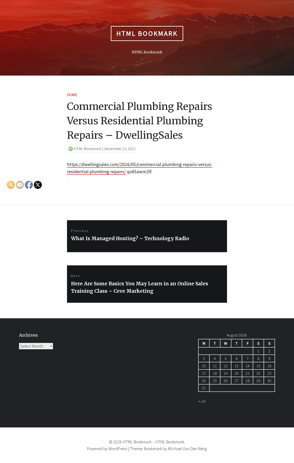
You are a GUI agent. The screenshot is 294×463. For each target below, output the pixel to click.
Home (72, 94)
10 (204, 365)
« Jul (202, 400)
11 (215, 365)
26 (226, 380)
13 (237, 365)
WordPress (117, 448)
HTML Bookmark (147, 33)
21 (248, 373)
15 (258, 365)
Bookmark (153, 448)
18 (215, 373)
